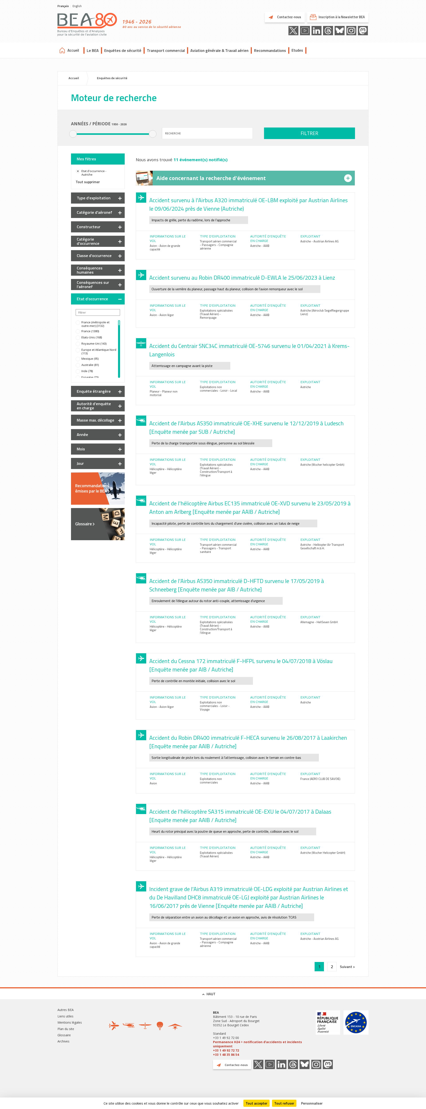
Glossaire (83, 523)
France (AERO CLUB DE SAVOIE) (320, 779)
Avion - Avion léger (162, 315)
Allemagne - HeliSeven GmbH (319, 622)
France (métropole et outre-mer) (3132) (95, 324)
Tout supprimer (88, 182)
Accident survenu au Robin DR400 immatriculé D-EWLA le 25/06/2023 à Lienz (242, 277)
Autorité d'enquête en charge (94, 405)
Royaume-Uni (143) (93, 343)
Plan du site (65, 1029)
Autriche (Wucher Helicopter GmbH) (322, 852)
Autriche (305, 387)
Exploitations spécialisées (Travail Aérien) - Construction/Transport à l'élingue (216, 469)
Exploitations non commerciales (211, 781)
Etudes (297, 50)
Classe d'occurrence (94, 255)
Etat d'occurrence (92, 298)
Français (63, 6)
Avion (153, 783)
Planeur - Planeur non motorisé (164, 393)
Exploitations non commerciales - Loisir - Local (218, 389)
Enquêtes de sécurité (122, 50)
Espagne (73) (90, 377)
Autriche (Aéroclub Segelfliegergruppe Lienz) (324, 312)
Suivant (346, 966)
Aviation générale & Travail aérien (219, 50)
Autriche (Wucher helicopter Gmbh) (322, 464)
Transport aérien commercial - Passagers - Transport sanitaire (218, 548)
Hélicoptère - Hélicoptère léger (166, 471)
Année (82, 434)
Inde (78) (87, 371)
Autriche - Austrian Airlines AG (319, 241)
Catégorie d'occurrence (88, 241)
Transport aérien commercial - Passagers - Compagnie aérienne (218, 245)
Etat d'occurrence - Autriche (93, 172)
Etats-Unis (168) (91, 337)
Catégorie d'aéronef (94, 212)
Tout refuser (284, 1103)
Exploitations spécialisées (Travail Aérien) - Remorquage (216, 314)
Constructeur (89, 226)
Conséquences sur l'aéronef (93, 284)
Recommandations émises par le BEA (92, 488)
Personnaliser (312, 1103)
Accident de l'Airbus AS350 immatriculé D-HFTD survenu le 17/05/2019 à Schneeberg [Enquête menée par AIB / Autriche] (236, 585)
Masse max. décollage (95, 420)
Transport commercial (166, 50)
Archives (63, 1041)
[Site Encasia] (356, 1033)
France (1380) (90, 331)
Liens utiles (65, 1016)
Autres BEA (65, 1010)
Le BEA (93, 50)
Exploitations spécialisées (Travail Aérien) (216, 854)
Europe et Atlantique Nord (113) (98, 351)
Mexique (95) (90, 358)
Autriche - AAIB (259, 245)
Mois (81, 449)
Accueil (73, 50)
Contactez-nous (288, 17)
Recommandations (270, 50)
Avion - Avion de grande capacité (165, 247)
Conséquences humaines (90, 270)
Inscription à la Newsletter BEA (342, 17)
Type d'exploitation (93, 198)
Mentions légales (69, 1022)
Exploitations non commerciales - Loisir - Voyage (215, 706)
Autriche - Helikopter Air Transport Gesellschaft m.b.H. (322, 546)
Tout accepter (256, 1103)
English (77, 6)
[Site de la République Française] (328, 1033)
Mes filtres (86, 159)
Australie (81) (90, 365)
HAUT (211, 994)
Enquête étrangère (94, 391)
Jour (80, 463)
